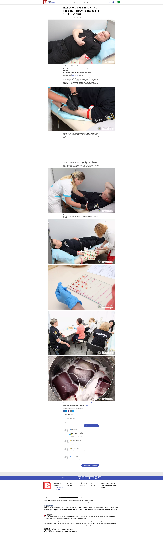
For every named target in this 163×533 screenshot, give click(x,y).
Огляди (93, 485)
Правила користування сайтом (108, 483)
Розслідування (74, 2)
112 (81, 17)
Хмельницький (67, 408)
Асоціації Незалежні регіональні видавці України (63, 500)
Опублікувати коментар (91, 425)
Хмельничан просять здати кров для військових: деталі (85, 403)
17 (78, 17)
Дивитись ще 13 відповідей (90, 465)
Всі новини (59, 2)
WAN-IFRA (91, 500)
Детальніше (56, 485)
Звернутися (69, 485)
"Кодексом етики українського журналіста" (68, 497)
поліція (73, 408)
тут (44, 498)
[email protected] (48, 530)
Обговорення (66, 2)
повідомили (75, 75)
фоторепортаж (79, 408)
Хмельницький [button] (51, 2)
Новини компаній (95, 483)
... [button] (87, 2)
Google (86, 405)
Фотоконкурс (82, 2)
